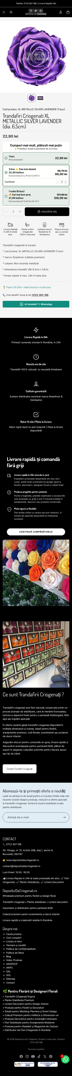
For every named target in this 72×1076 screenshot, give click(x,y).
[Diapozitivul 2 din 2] (40, 98)
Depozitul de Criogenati (26, 1039)
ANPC (9, 967)
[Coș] (68, 12)
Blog (8, 956)
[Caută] (11, 12)
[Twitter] (45, 1056)
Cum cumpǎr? (13, 937)
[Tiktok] (39, 1056)
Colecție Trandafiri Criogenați (19, 768)
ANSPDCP (12, 963)
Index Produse (14, 960)
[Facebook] (21, 1056)
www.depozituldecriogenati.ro (22, 860)
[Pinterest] (51, 1056)
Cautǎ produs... (14, 934)
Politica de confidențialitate (21, 948)
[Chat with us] (65, 1059)
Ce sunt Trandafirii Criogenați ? (33, 694)
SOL (8, 975)
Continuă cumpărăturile (36, 532)
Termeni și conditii (16, 945)
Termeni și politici (36, 1049)
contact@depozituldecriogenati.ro (21, 866)
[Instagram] (27, 1056)
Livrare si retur (14, 941)
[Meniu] (4, 12)
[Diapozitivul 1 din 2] (31, 98)
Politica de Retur (15, 952)
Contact (10, 982)
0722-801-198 (40, 295)
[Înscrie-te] (64, 817)
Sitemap (10, 978)
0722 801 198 (30, 3)
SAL (8, 971)
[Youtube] (33, 1056)
